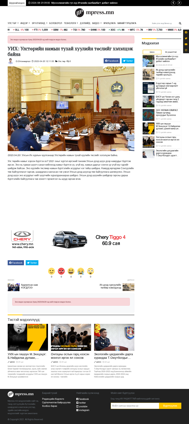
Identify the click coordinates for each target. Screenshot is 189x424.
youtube (83, 406)
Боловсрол (55, 23)
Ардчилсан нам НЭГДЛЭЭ (29, 286)
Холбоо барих (49, 406)
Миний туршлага (127, 23)
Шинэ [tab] (152, 52)
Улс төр (61, 61)
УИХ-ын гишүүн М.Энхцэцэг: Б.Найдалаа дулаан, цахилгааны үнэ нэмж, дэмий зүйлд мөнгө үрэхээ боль (28, 359)
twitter (82, 402)
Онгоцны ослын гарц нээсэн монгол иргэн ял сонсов (70, 356)
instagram (84, 410)
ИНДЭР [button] (24, 23)
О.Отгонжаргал (23, 61)
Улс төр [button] (12, 23)
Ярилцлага (110, 23)
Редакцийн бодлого (53, 399)
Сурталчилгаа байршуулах (56, 402)
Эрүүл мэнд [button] (39, 23)
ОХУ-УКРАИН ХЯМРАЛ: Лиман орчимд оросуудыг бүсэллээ (167, 112)
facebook (84, 399)
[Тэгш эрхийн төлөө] (21, 394)
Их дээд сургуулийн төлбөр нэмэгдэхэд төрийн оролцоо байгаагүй (110, 289)
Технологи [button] (70, 23)
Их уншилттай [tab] (171, 52)
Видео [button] (96, 23)
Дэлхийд (85, 23)
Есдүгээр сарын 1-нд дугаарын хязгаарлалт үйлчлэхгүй (167, 86)
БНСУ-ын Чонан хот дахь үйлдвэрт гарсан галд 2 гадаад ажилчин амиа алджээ (168, 100)
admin (12, 362)
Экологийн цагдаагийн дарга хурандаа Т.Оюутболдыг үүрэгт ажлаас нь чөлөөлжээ (114, 357)
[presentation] (173, 3)
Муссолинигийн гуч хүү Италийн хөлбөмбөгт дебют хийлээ (84, 2)
